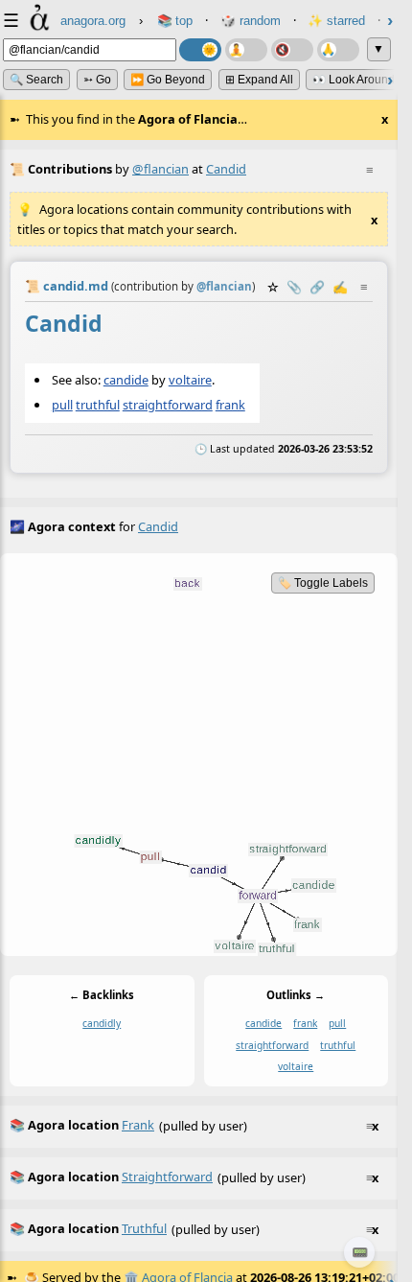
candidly (101, 1024)
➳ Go (97, 79)
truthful (98, 404)
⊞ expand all (259, 79)
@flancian (160, 168)
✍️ (340, 286)
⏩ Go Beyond (167, 79)
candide (126, 379)
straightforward (168, 404)
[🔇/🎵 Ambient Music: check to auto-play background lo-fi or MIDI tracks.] (292, 49)
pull (62, 404)
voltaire (190, 379)
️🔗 (317, 286)
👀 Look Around (353, 79)
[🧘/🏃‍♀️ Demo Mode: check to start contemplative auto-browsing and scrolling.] (246, 49)
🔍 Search (36, 79)
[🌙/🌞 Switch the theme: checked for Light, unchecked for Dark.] (200, 49)
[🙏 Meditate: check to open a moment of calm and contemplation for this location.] (338, 49)
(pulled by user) (194, 1125)
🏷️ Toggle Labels (323, 583)
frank (230, 404)
